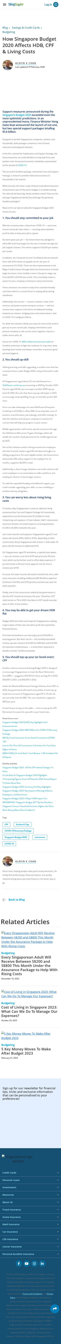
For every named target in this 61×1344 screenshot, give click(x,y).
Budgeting (8, 32)
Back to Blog (16, 899)
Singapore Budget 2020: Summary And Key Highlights (26, 786)
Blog (5, 27)
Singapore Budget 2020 (16, 115)
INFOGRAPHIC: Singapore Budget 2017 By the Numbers (27, 802)
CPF (6, 824)
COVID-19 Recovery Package (18, 830)
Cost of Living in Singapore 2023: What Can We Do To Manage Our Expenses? (29, 1011)
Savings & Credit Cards (26, 27)
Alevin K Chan (25, 63)
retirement (39, 837)
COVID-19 (22, 165)
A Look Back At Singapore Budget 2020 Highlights (24, 775)
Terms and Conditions (32, 1293)
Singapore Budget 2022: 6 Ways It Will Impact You (24, 798)
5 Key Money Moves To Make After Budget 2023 (26, 1051)
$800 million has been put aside (36, 341)
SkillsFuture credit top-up (13, 385)
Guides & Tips (22, 824)
